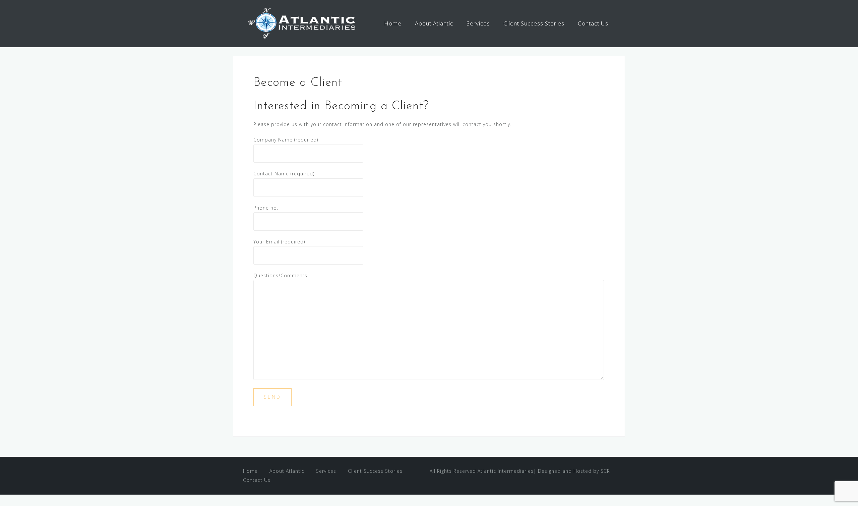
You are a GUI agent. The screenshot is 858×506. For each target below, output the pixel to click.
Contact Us (593, 23)
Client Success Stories (533, 23)
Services (478, 23)
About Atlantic (434, 23)
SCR (605, 471)
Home (393, 23)
